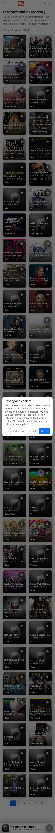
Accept (44, 431)
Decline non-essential (24, 431)
